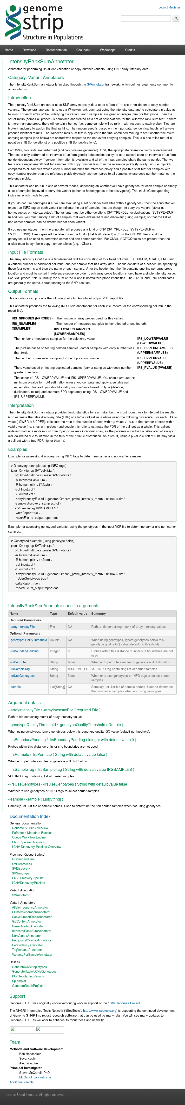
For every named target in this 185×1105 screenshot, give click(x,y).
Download (29, 49)
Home (9, 49)
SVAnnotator (95, 84)
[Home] (44, 40)
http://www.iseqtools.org (99, 1010)
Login (162, 7)
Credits (130, 49)
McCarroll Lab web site (35, 1077)
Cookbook (83, 49)
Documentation (56, 49)
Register (174, 7)
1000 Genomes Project (124, 1003)
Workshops (108, 49)
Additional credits (22, 1082)
